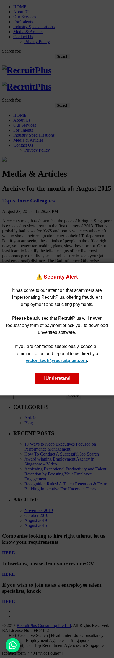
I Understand (57, 378)
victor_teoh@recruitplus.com (56, 360)
